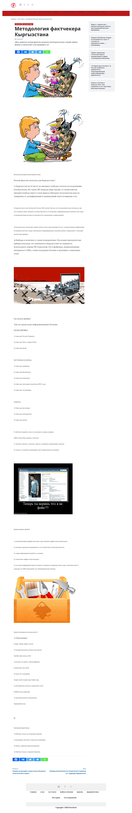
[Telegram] (39, 52)
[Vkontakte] (25, 52)
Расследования (93, 12)
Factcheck (32, 12)
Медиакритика (69, 12)
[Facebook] (18, 52)
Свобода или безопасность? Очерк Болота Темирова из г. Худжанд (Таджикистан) (67, 771)
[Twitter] (32, 52)
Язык (103, 12)
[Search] (32, 4)
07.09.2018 (20, 39)
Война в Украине (44, 12)
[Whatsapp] (47, 52)
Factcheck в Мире (27, 24)
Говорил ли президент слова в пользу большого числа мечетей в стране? (29, 771)
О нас (22, 12)
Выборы (56, 12)
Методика (81, 12)
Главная (15, 12)
